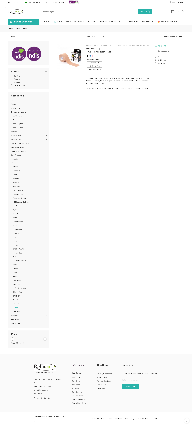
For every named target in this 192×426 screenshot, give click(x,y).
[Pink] (93, 56)
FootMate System (19, 198)
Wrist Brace (76, 377)
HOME (46, 22)
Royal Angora (18, 182)
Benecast (16, 171)
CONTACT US (147, 22)
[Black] (87, 56)
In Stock (17, 82)
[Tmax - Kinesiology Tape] (70, 57)
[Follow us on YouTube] (49, 398)
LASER (122, 22)
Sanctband (17, 214)
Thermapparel (18, 221)
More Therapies (17, 116)
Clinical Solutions (17, 128)
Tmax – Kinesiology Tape (98, 51)
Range (13, 104)
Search (143, 12)
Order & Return (102, 388)
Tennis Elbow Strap (79, 399)
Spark (15, 218)
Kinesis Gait (17, 253)
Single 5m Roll (94, 63)
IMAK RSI (16, 272)
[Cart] (172, 11)
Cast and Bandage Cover (20, 143)
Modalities (14, 159)
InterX (15, 237)
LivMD (15, 241)
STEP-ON (16, 296)
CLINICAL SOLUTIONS (75, 22)
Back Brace (76, 385)
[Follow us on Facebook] (34, 398)
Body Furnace (18, 194)
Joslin (15, 276)
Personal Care (16, 139)
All (12, 100)
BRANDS (91, 22)
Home (10, 28)
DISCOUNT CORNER (169, 22)
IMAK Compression (20, 288)
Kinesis (15, 245)
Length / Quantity (93, 60)
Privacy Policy (102, 377)
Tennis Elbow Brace (79, 403)
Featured (17, 79)
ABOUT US (133, 22)
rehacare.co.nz (39, 393)
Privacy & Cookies (97, 419)
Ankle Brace (76, 388)
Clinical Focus (16, 108)
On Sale (17, 76)
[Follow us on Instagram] (41, 398)
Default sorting (175, 36)
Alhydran (16, 186)
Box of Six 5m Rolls (94, 69)
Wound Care (15, 323)
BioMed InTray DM (20, 261)
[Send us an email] (38, 398)
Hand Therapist (115, 45)
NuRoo (15, 268)
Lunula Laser (17, 229)
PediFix (15, 175)
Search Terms (102, 385)
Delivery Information (104, 373)
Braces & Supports (94, 45)
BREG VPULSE (18, 249)
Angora (16, 178)
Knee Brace (76, 381)
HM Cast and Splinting (21, 202)
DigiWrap (16, 311)
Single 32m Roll (95, 66)
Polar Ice (16, 304)
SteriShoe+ (17, 284)
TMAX (15, 308)
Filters (12, 36)
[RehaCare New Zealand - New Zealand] (15, 11)
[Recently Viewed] (186, 420)
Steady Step (17, 292)
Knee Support (77, 392)
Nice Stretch (17, 300)
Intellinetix (17, 206)
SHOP (59, 22)
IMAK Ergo (17, 233)
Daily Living (15, 120)
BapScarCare (18, 190)
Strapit (15, 167)
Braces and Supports (18, 112)
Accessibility (129, 419)
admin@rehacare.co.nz (42, 390)
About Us (154, 419)
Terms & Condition (104, 381)
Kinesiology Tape (129, 45)
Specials (14, 131)
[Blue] (90, 56)
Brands (17, 28)
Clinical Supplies (17, 124)
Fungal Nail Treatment (19, 151)
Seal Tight (17, 280)
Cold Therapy (16, 155)
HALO (15, 225)
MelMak (16, 257)
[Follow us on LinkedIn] (45, 398)
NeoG (15, 264)
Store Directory (142, 419)
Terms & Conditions (114, 419)
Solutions (14, 315)
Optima (16, 210)
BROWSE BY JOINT (107, 22)
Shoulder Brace (77, 396)
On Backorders (19, 85)
